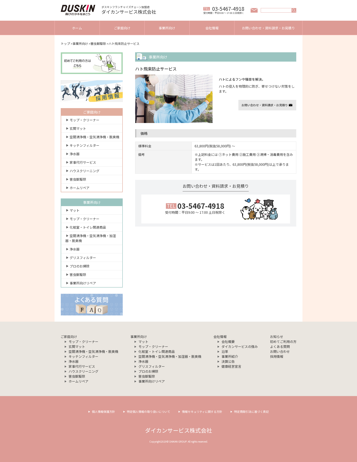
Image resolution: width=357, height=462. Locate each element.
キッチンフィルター (84, 145)
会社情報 (212, 27)
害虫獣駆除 (98, 43)
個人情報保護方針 (103, 411)
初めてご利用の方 (283, 341)
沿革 (224, 351)
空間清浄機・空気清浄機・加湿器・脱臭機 (90, 238)
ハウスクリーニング (84, 170)
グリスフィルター (83, 257)
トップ (65, 43)
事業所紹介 (229, 356)
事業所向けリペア (83, 283)
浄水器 (75, 153)
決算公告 (228, 361)
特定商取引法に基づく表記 (251, 411)
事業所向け (167, 27)
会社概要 (228, 341)
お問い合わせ (280, 351)
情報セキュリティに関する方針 (202, 411)
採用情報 (276, 356)
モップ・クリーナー (84, 119)
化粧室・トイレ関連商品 (88, 227)
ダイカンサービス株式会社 (178, 430)
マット (75, 210)
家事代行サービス (83, 162)
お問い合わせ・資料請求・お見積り (268, 27)
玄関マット (78, 128)
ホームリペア (79, 187)
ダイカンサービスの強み (239, 346)
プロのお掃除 (79, 266)
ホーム (77, 27)
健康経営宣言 (231, 366)
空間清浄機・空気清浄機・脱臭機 (94, 136)
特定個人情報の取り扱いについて (148, 411)
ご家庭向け (122, 27)
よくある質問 (280, 346)
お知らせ (276, 336)
